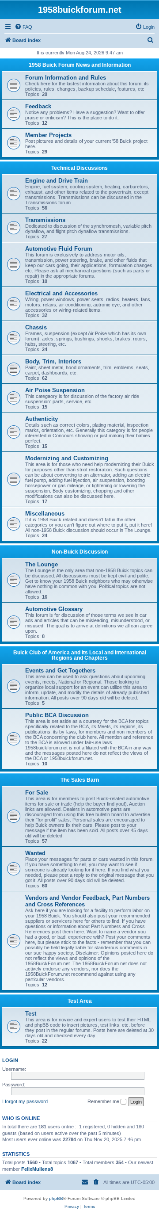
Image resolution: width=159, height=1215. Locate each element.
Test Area (80, 1001)
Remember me (104, 1101)
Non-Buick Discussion (80, 552)
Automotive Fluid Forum (58, 248)
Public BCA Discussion (57, 715)
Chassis (36, 327)
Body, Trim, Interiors (53, 361)
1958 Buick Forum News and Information (80, 65)
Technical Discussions (79, 168)
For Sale (36, 792)
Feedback (38, 106)
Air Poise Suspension (55, 390)
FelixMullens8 (37, 1169)
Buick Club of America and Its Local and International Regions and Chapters (79, 655)
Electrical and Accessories (61, 293)
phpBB (56, 1198)
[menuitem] (23, 27)
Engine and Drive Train (56, 180)
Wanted (35, 853)
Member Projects (48, 135)
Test (30, 1013)
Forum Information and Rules (65, 77)
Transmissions (45, 220)
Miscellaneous (44, 513)
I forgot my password (25, 1101)
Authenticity (41, 419)
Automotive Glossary (54, 609)
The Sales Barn (80, 780)
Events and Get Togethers (60, 670)
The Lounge (41, 564)
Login (10, 1060)
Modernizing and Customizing (66, 458)
